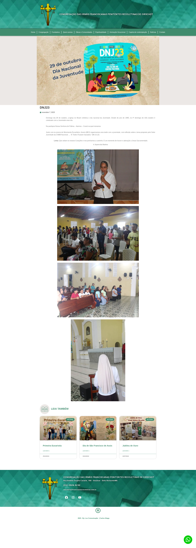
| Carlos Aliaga (104, 518)
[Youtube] (80, 497)
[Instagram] (73, 497)
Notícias (153, 32)
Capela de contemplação (138, 32)
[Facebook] (66, 497)
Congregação (43, 32)
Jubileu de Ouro (130, 446)
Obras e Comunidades (84, 32)
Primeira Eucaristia (52, 446)
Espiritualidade (100, 32)
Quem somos (68, 32)
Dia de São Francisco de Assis (97, 446)
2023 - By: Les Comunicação (88, 518)
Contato (162, 32)
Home (33, 32)
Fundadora (56, 32)
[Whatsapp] (188, 539)
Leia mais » (46, 451)
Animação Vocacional (117, 32)
